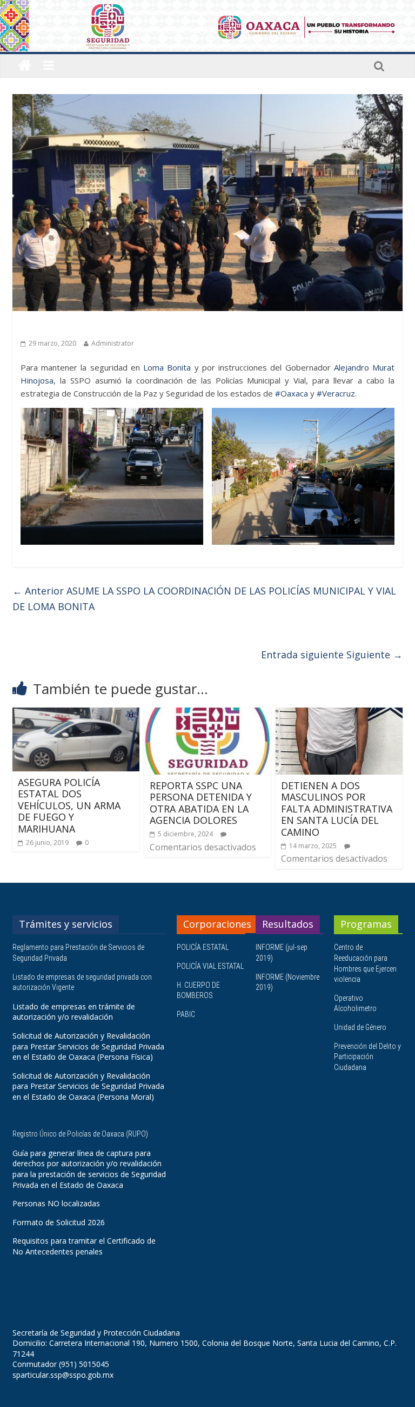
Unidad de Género (360, 1027)
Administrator (112, 343)
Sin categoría (45, 326)
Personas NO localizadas (56, 1203)
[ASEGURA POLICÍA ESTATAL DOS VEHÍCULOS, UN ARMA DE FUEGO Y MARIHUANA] (75, 714)
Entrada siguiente (332, 654)
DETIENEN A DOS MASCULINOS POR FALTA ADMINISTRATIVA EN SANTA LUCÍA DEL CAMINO (336, 808)
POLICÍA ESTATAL (203, 947)
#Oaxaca (291, 393)
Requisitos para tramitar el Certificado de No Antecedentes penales (84, 1246)
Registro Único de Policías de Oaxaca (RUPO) (81, 1133)
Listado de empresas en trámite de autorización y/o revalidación (73, 1011)
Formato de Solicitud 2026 (58, 1222)
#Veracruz (336, 393)
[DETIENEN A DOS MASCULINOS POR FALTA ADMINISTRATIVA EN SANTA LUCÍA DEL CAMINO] (339, 714)
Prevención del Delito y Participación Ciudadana (367, 1057)
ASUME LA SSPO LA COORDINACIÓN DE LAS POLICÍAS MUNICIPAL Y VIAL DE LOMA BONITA (204, 598)
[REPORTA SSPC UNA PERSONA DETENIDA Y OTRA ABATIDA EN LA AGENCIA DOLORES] (207, 714)
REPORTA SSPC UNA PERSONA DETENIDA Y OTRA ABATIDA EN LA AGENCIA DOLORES (201, 803)
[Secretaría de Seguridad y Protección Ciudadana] (24, 65)
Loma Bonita (167, 367)
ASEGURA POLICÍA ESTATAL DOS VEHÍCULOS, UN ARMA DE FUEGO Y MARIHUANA (69, 805)
